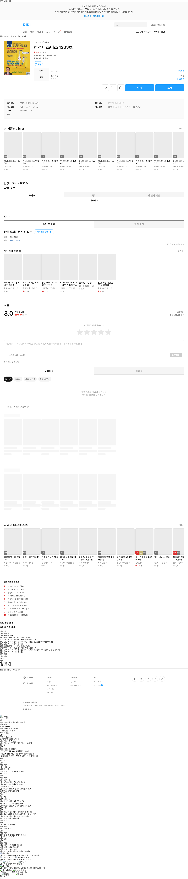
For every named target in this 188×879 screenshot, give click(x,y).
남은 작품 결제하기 (7, 743)
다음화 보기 (4, 849)
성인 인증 (3, 654)
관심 (39, 64)
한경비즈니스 (9, 166)
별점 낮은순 (44, 379)
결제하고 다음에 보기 (23, 789)
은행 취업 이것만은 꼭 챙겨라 (105, 283)
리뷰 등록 (176, 355)
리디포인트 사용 (7, 786)
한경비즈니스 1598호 (106, 162)
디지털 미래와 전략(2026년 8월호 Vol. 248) (87, 558)
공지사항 (30, 683)
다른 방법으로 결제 (8, 731)
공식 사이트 (15, 240)
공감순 (18, 379)
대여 (139, 87)
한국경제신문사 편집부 (43, 55)
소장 (169, 87)
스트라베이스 (84, 562)
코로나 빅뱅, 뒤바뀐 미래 (30, 283)
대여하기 (3, 837)
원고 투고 (73, 682)
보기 (1, 826)
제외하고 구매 (5, 663)
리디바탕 (50, 692)
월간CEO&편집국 (123, 562)
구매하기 (10, 837)
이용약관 (26, 705)
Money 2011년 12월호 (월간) (12, 283)
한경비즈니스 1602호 (31, 162)
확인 (1, 758)
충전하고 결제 (5, 791)
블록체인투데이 (179, 562)
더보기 (181, 128)
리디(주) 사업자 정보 (30, 702)
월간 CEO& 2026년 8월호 (124, 558)
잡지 (35, 42)
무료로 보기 (4, 771)
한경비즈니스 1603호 (12, 162)
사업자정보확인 (60, 705)
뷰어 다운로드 (52, 685)
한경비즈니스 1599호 (87, 162)
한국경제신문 (39, 58)
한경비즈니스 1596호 (143, 162)
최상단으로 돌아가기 (14, 669)
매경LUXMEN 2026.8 (68, 558)
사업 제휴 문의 (75, 685)
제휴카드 (50, 682)
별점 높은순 (30, 379)
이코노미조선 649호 (31, 558)
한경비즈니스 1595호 (162, 162)
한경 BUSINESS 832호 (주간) (49, 283)
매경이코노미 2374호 (12, 558)
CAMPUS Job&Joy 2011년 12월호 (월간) (68, 283)
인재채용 (97, 685)
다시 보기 (13, 849)
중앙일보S (139, 562)
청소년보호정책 (48, 705)
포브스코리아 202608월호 (143, 558)
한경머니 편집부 (160, 562)
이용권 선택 (4, 769)
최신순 (8, 379)
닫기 (5, 826)
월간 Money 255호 (162, 558)
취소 (1, 658)
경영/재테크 (44, 42)
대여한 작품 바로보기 (23, 743)
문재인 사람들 (85, 282)
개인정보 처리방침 (36, 705)
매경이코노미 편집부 (12, 562)
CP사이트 (50, 689)
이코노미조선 (28, 562)
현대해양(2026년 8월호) (106, 558)
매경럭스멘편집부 (67, 562)
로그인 (158, 25)
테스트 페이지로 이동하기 (94, 16)
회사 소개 (97, 682)
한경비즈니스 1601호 (49, 162)
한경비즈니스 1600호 (68, 162)
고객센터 (30, 678)
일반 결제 (15, 791)
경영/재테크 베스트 (11, 582)
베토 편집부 (102, 562)
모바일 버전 (4, 876)
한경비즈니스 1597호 (125, 162)
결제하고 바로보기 (7, 789)
